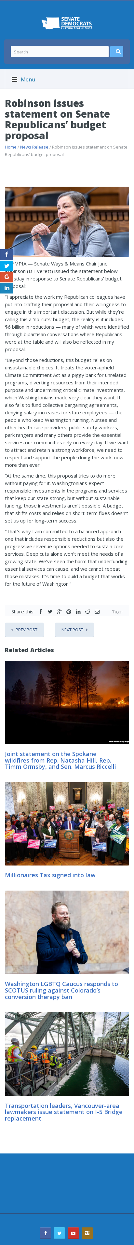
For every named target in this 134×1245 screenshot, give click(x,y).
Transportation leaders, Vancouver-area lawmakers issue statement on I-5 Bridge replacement (64, 1112)
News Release (34, 147)
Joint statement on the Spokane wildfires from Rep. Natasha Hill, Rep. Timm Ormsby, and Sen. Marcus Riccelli (61, 760)
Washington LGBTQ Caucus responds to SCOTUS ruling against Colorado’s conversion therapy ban (61, 990)
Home (11, 147)
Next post (72, 630)
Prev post (26, 630)
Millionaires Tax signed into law (50, 875)
